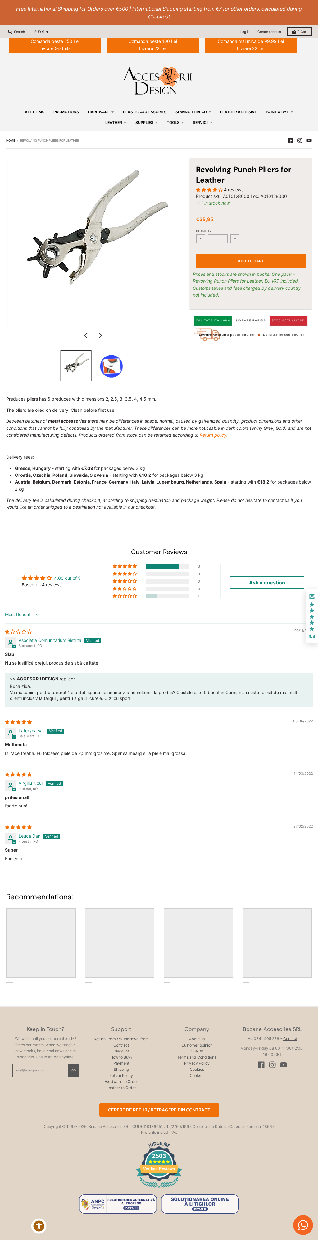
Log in (244, 32)
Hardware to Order (121, 1081)
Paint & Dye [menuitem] (277, 112)
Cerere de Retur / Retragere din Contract (159, 1109)
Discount (121, 1051)
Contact (197, 1075)
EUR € (39, 32)
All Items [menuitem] (34, 112)
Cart (302, 32)
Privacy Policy (197, 1063)
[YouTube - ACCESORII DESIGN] (309, 140)
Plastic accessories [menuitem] (144, 112)
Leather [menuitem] (113, 122)
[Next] (100, 336)
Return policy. (214, 435)
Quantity (203, 231)
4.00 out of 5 (67, 578)
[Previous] (86, 336)
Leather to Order (121, 1087)
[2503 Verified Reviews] (159, 1189)
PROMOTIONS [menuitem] (66, 112)
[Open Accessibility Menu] (39, 1226)
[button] (210, 189)
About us (197, 1039)
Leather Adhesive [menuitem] (238, 112)
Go (73, 1070)
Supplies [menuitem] (144, 122)
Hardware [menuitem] (99, 112)
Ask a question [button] (267, 582)
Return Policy (121, 1075)
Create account (269, 32)
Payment (121, 1063)
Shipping (121, 1069)
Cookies (197, 1069)
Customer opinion (196, 1045)
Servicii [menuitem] (200, 122)
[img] (18, 631)
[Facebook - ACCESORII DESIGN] (290, 140)
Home (10, 140)
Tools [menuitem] (173, 122)
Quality (197, 1051)
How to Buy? (121, 1057)
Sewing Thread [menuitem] (191, 112)
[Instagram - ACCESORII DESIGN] (299, 140)
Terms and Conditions (196, 1057)
